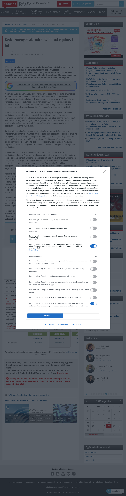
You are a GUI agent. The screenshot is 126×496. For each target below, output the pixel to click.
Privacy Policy (77, 324)
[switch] (93, 219)
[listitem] (63, 214)
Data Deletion (49, 324)
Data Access (63, 324)
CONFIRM (45, 315)
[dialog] (63, 248)
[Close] (105, 172)
